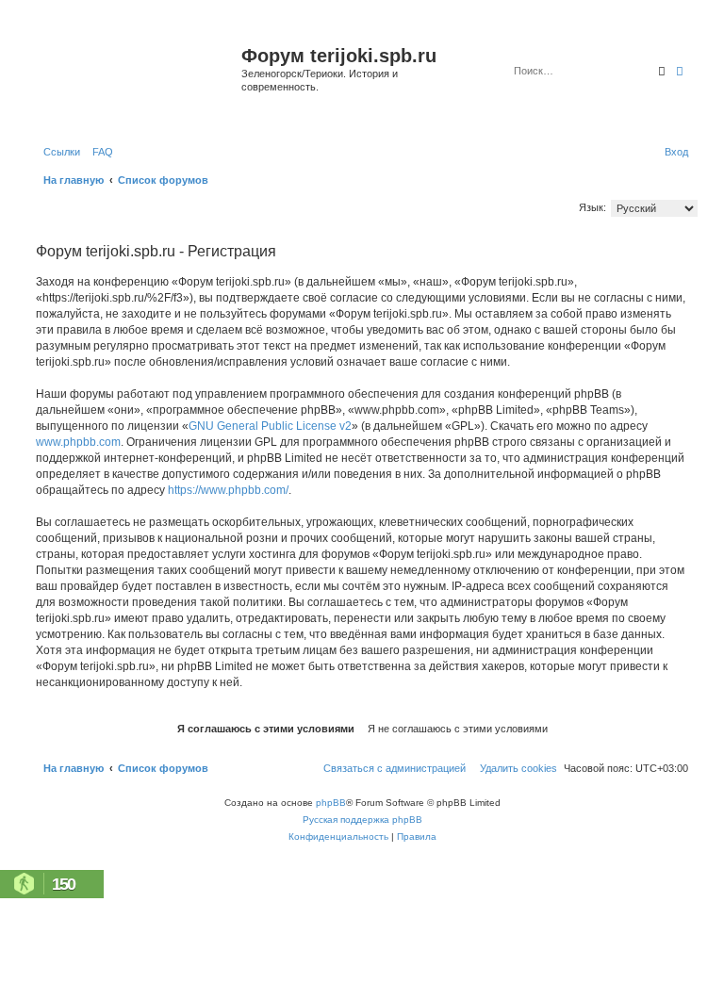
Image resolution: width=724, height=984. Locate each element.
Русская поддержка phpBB (362, 819)
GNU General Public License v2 (270, 426)
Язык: (592, 207)
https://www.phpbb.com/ (228, 490)
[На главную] (136, 78)
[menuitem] (99, 151)
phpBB (331, 802)
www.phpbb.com (78, 442)
